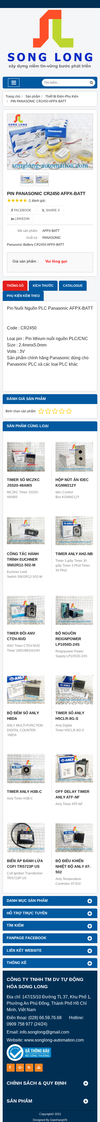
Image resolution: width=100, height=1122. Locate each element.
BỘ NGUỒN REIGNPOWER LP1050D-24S (68, 639)
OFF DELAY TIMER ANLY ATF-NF (72, 794)
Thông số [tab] (15, 286)
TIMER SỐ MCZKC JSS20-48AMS (23, 482)
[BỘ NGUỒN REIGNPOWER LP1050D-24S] (74, 610)
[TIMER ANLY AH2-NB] (74, 531)
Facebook (22, 210)
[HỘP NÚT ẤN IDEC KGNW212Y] (74, 457)
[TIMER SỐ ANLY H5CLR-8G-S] (74, 690)
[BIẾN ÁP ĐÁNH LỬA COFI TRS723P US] (26, 838)
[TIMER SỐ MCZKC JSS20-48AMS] (26, 457)
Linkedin (22, 219)
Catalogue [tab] (73, 286)
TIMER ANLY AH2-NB (74, 554)
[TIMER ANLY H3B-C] (26, 769)
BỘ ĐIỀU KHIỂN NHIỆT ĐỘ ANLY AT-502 (73, 866)
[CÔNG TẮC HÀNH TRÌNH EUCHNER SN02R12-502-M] (26, 531)
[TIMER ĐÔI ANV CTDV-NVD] (26, 610)
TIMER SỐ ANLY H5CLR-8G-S (69, 716)
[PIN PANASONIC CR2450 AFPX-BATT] (50, 142)
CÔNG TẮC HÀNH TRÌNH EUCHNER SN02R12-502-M (23, 559)
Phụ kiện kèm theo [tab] (23, 296)
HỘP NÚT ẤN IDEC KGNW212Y (72, 482)
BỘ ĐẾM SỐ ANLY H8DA (23, 716)
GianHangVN (58, 1119)
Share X (52, 210)
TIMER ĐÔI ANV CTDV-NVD (21, 636)
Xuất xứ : (32, 238)
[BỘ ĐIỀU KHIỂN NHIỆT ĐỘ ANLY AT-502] (74, 838)
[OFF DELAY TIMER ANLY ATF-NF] (74, 769)
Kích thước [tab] (43, 286)
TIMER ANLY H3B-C (24, 791)
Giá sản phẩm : (25, 261)
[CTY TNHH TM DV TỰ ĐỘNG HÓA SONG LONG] (50, 76)
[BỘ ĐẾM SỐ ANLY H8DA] (26, 690)
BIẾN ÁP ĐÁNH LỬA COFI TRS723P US (25, 864)
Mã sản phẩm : (28, 231)
